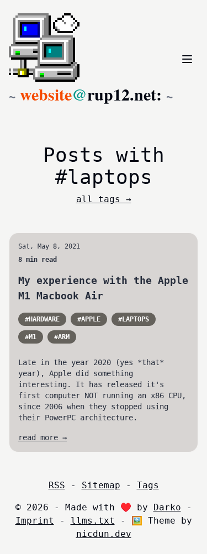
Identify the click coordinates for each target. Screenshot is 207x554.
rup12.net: (91, 94)
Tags (148, 485)
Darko (167, 507)
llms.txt (93, 520)
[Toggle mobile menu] (187, 59)
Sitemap (101, 485)
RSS (57, 485)
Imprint (34, 520)
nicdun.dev (103, 534)
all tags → (103, 199)
